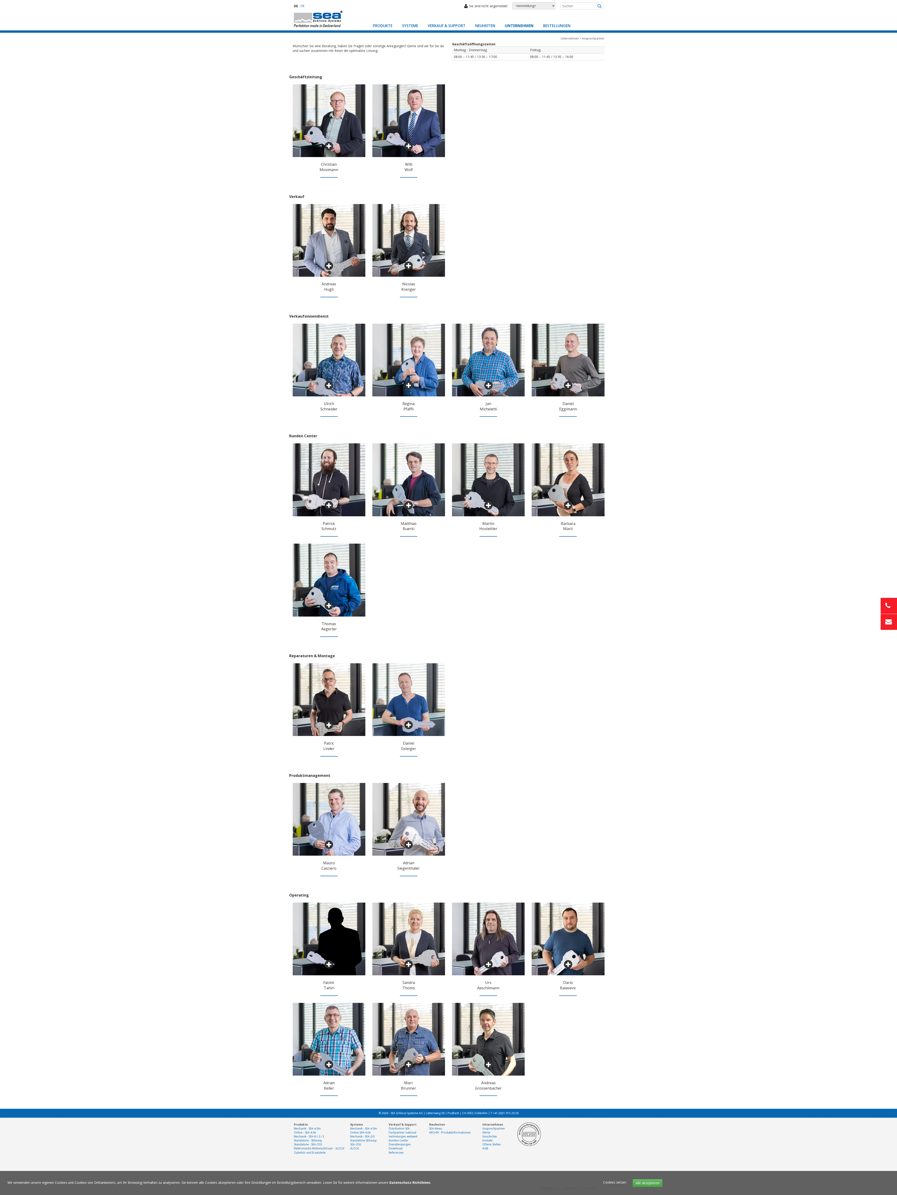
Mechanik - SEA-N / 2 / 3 (309, 1136)
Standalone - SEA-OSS (308, 1144)
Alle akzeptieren (647, 1183)
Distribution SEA (399, 1128)
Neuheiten (485, 25)
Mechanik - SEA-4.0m (307, 1128)
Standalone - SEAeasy (308, 1140)
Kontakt (487, 1140)
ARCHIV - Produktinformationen (450, 1132)
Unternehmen (519, 25)
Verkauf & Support (447, 25)
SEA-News (435, 1128)
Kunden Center (398, 1140)
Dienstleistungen (400, 1144)
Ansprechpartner (493, 1128)
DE (296, 6)
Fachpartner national (402, 1132)
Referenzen (396, 1153)
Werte (486, 1132)
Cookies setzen (614, 1182)
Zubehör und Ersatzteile (310, 1153)
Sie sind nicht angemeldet (488, 6)
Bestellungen (556, 25)
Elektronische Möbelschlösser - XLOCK (319, 1148)
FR (302, 6)
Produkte (382, 25)
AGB (485, 1148)
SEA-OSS (355, 1144)
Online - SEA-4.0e (305, 1132)
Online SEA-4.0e (360, 1132)
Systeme (410, 25)
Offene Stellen (491, 1144)
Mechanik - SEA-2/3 (362, 1136)
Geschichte (489, 1136)
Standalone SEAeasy (363, 1140)
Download (395, 1148)
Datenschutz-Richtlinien (409, 1182)
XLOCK (354, 1148)
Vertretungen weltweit (403, 1136)
